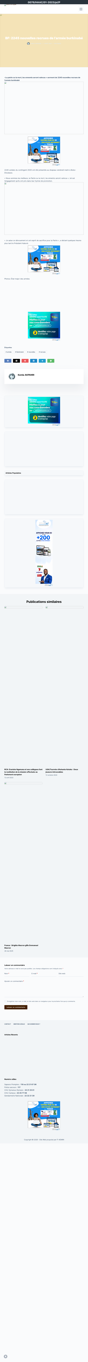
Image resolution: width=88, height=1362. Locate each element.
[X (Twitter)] (16, 361)
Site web (62, 974)
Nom (6, 974)
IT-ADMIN (60, 1140)
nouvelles (31, 352)
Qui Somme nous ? (33, 1024)
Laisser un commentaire (16, 1007)
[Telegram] (42, 361)
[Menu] (81, 9)
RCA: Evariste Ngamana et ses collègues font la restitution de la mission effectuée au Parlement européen (23, 772)
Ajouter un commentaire (14, 981)
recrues (42, 352)
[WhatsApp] (50, 361)
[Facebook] (7, 361)
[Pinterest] (25, 361)
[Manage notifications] (5, 1356)
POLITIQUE (57, 43)
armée (8, 352)
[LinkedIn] (33, 361)
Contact (7, 1024)
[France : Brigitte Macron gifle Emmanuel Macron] (23, 862)
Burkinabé (19, 352)
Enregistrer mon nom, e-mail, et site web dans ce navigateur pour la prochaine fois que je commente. (41, 1001)
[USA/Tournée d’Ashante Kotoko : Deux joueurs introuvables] (65, 686)
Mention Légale (19, 1024)
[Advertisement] (44, 296)
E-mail (35, 974)
